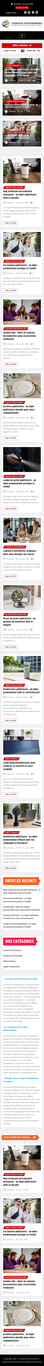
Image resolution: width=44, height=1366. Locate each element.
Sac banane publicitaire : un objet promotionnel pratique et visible (17, 136)
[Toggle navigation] (22, 35)
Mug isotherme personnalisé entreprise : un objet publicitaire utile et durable (21, 106)
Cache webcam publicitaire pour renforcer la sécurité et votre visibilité (19, 766)
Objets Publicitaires (11, 966)
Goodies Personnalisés (13, 955)
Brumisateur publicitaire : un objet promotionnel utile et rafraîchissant (21, 691)
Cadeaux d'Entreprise (12, 950)
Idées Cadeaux (9, 961)
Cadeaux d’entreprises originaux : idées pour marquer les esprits (20, 552)
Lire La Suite (10, 223)
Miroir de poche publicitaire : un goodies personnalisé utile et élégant (19, 622)
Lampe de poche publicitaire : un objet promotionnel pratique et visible (19, 483)
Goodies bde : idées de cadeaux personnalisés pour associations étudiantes (19, 336)
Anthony (40, 80)
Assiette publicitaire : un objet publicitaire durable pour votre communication (19, 410)
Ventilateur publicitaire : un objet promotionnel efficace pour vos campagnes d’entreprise (20, 840)
